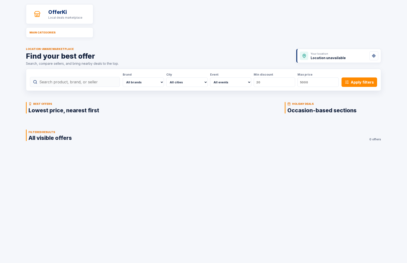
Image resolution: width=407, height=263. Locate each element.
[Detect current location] (373, 55)
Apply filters (362, 82)
